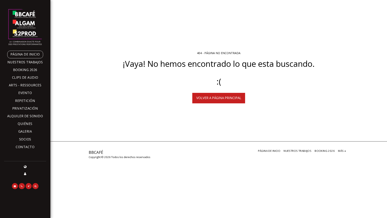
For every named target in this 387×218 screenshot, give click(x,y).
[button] (15, 186)
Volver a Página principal (218, 97)
